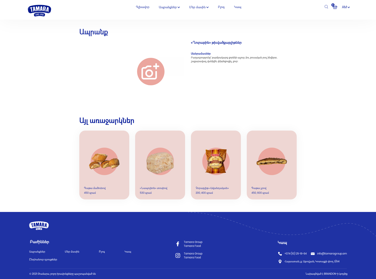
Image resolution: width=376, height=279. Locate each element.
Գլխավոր (142, 7)
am (345, 7)
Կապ (237, 7)
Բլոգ (221, 7)
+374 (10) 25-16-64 (295, 253)
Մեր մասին (197, 7)
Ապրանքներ (168, 7)
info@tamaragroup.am (332, 253)
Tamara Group (193, 242)
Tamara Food (192, 246)
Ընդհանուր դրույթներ (43, 259)
